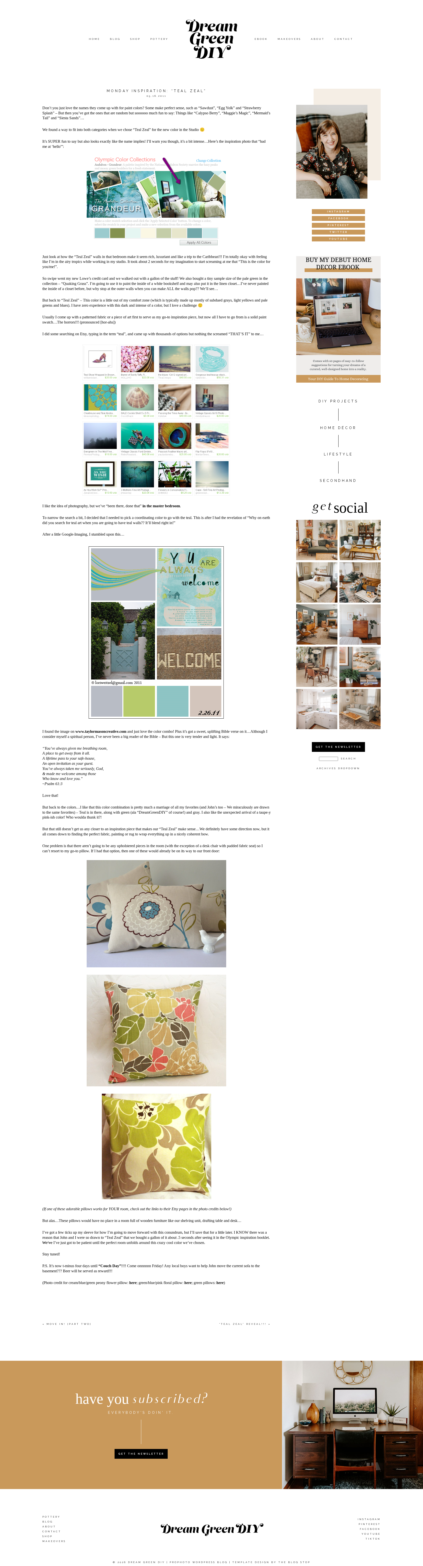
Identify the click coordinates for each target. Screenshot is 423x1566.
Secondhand (338, 481)
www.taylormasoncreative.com (100, 731)
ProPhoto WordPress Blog (199, 1562)
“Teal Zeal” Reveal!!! (243, 1324)
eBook (261, 39)
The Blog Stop (294, 1562)
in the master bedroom (161, 506)
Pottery (159, 39)
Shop (135, 39)
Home (94, 39)
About (318, 39)
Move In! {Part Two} (69, 1324)
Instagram (369, 1519)
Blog (115, 39)
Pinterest (370, 1524)
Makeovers (289, 39)
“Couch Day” (109, 1266)
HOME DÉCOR (338, 428)
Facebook (370, 1528)
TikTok (373, 1538)
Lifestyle (338, 454)
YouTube (371, 1533)
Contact (343, 39)
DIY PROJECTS (338, 401)
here (133, 1283)
